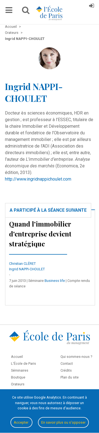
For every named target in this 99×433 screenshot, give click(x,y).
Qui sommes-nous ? (76, 357)
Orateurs (17, 384)
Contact (67, 363)
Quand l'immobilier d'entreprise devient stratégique (40, 233)
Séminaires (19, 370)
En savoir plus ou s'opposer (63, 422)
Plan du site (70, 377)
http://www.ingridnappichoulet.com (38, 179)
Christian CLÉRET (22, 264)
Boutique (18, 377)
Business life (55, 281)
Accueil (17, 357)
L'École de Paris (23, 363)
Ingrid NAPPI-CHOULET (27, 269)
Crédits (66, 370)
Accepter (21, 422)
